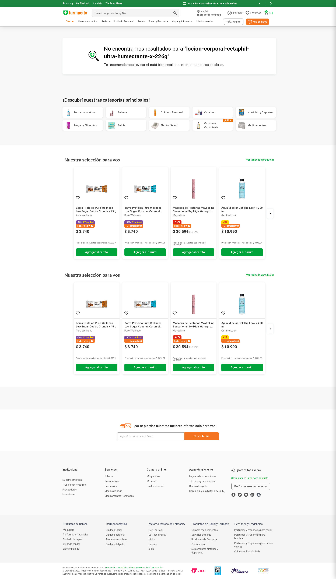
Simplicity (97, 3)
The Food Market (114, 3)
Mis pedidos (260, 21)
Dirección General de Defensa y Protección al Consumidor (134, 567)
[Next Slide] (270, 213)
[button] (260, 3)
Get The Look (82, 3)
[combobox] (135, 13)
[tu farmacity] (233, 21)
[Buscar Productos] (175, 13)
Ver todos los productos (260, 159)
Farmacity (68, 3)
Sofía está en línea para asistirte (249, 478)
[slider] (168, 3)
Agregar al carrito (96, 252)
